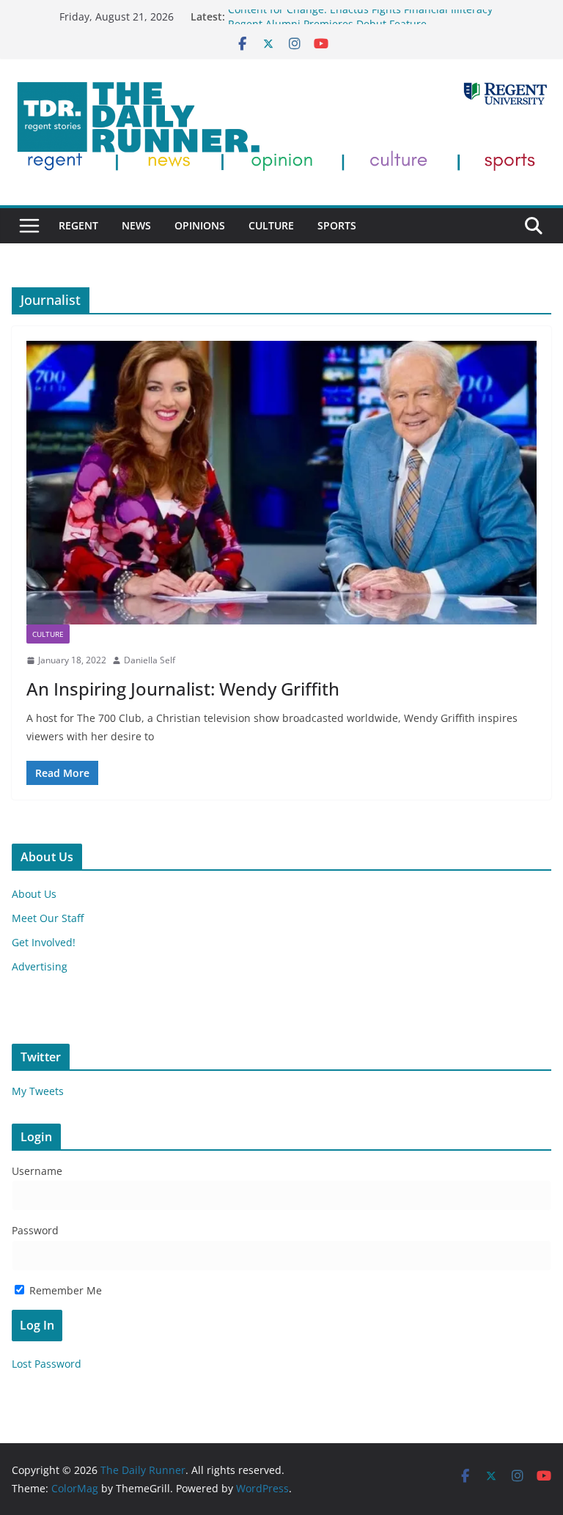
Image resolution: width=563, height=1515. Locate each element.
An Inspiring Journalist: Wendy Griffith (182, 689)
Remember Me (64, 1290)
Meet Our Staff (48, 918)
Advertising (39, 966)
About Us (34, 894)
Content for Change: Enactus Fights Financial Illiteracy (360, 16)
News (136, 225)
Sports (336, 225)
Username (37, 1171)
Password (35, 1230)
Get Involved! (44, 942)
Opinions (199, 225)
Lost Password (46, 1364)
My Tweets (38, 1091)
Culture (271, 225)
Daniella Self (149, 660)
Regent (78, 225)
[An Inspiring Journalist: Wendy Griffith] (281, 482)
